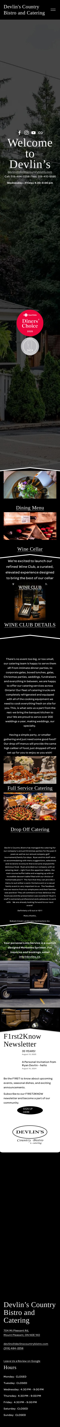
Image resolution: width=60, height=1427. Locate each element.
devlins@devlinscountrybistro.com (26, 1343)
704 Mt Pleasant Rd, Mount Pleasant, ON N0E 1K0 (22, 1332)
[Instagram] (26, 133)
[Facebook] (19, 133)
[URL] (40, 133)
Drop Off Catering (30, 829)
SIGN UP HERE (28, 1110)
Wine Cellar (30, 549)
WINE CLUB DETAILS (30, 625)
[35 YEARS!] (13, 1050)
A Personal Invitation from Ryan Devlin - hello (39, 1063)
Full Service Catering (30, 788)
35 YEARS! (29, 1051)
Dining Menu (30, 508)
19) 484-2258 (15, 1348)
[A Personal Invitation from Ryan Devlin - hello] (13, 1064)
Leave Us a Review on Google (22, 1361)
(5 (5, 1348)
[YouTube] (33, 133)
